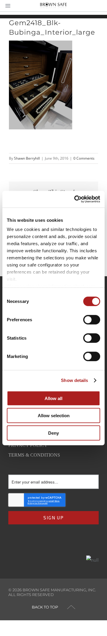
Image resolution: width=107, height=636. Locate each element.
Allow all (53, 398)
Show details (74, 380)
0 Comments (84, 158)
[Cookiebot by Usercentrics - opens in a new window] (75, 199)
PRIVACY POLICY (28, 445)
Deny (53, 432)
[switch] (91, 319)
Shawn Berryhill (27, 158)
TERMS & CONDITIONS (34, 454)
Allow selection (54, 415)
